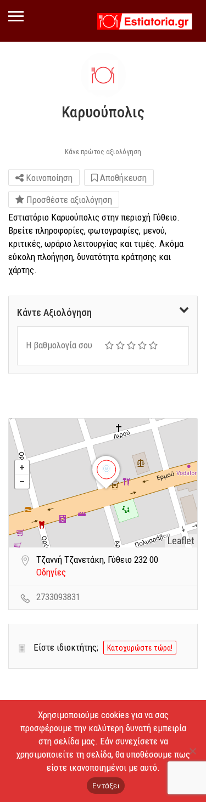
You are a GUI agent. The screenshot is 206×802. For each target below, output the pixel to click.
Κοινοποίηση (48, 177)
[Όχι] (192, 750)
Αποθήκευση (122, 177)
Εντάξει (105, 785)
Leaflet (181, 540)
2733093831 (58, 596)
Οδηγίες (51, 572)
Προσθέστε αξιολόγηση (68, 199)
